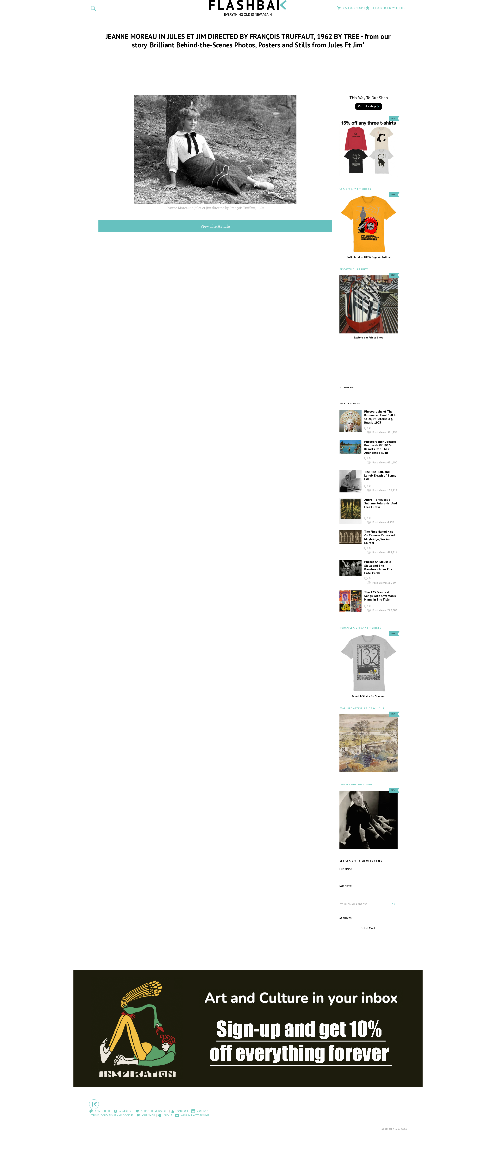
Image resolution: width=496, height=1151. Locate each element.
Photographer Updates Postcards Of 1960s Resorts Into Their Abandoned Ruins (380, 447)
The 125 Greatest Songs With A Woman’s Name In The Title (380, 595)
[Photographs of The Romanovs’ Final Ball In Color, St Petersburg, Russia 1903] (350, 421)
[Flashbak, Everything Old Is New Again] (248, 8)
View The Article (215, 226)
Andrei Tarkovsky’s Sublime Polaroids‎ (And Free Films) (380, 503)
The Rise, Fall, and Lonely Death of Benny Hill (380, 475)
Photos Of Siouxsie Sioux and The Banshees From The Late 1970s (378, 567)
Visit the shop (367, 106)
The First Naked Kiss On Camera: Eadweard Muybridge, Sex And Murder (379, 537)
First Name (345, 869)
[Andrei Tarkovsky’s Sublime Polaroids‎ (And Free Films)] (350, 511)
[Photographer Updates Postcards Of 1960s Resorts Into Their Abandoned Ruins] (350, 447)
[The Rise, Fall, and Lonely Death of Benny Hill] (350, 481)
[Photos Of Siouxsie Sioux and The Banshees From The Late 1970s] (350, 568)
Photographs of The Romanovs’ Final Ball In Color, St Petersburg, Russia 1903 (380, 417)
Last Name (345, 885)
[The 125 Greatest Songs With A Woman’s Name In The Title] (350, 601)
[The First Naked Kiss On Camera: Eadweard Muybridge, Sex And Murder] (350, 537)
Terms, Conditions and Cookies (112, 1115)
